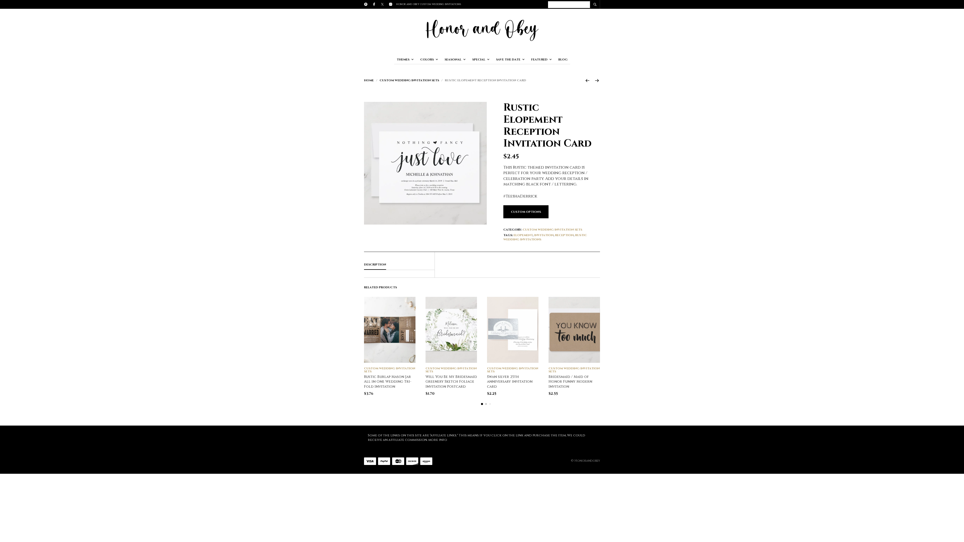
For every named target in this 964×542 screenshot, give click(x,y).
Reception (564, 235)
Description (375, 264)
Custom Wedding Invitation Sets (409, 80)
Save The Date (508, 59)
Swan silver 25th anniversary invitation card (509, 381)
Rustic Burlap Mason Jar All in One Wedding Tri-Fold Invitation (387, 381)
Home (369, 80)
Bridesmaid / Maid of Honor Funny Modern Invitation (570, 381)
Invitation (544, 235)
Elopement (523, 235)
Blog (563, 59)
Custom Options (526, 212)
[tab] (399, 264)
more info (437, 440)
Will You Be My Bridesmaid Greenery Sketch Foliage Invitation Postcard (451, 381)
